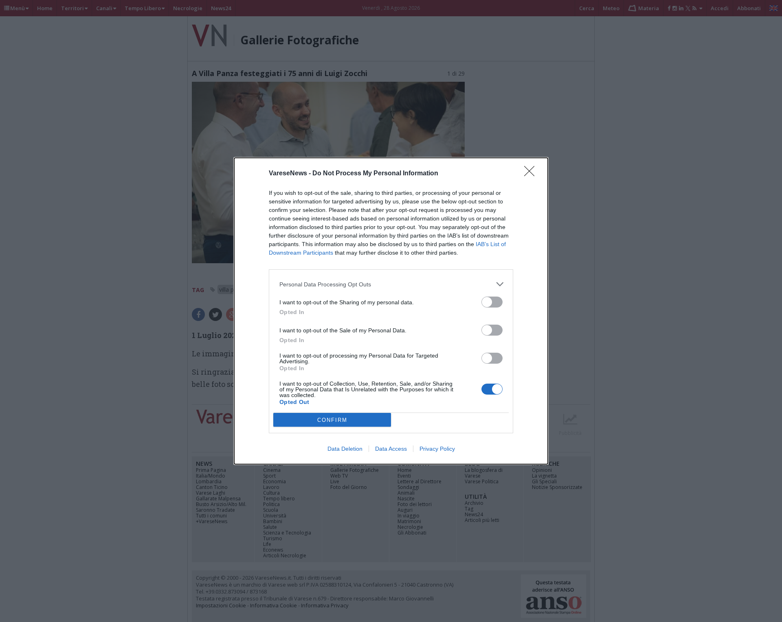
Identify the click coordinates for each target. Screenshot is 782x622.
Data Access (391, 448)
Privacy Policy (437, 448)
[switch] (492, 302)
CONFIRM (332, 420)
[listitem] (391, 284)
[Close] (532, 173)
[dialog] (391, 311)
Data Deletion (344, 448)
